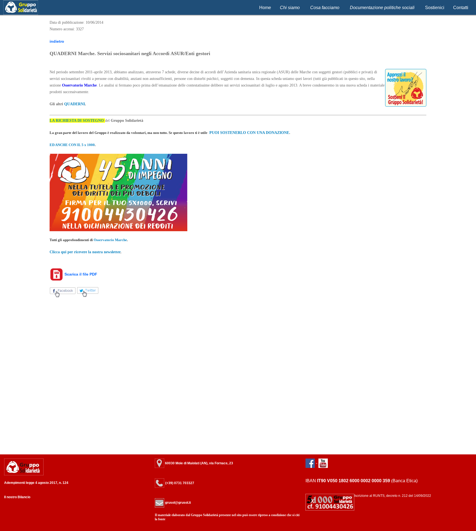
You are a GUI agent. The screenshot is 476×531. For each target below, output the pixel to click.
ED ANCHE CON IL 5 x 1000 (72, 145)
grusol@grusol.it (177, 503)
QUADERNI (74, 104)
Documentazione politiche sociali (382, 7)
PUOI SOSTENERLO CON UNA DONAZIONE (249, 133)
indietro (57, 41)
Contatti (460, 7)
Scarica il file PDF (80, 274)
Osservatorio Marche (79, 85)
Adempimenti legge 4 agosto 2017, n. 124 (36, 483)
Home (265, 7)
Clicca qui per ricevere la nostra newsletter (85, 252)
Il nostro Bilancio (17, 497)
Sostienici (434, 7)
